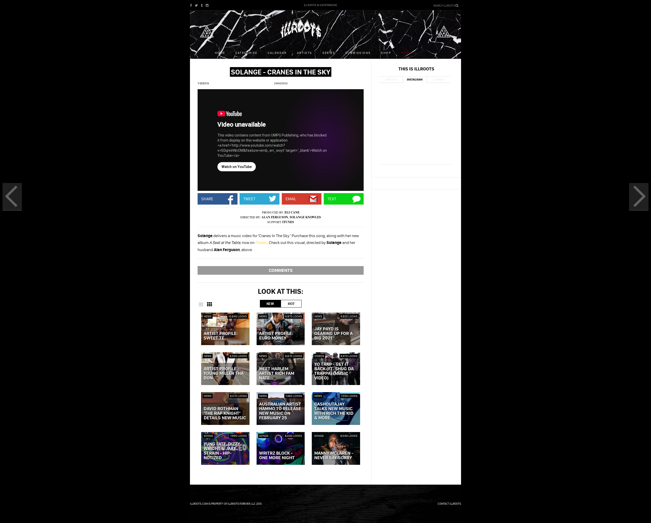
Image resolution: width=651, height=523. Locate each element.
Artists (304, 53)
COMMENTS (281, 270)
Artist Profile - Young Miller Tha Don (224, 373)
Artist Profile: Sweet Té (221, 336)
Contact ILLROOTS (449, 503)
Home (220, 53)
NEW (270, 303)
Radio (407, 53)
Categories (246, 53)
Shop (386, 53)
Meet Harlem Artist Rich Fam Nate (276, 373)
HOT (291, 303)
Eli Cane (292, 212)
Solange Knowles (305, 217)
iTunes (288, 222)
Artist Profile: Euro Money (276, 336)
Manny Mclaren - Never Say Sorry (333, 455)
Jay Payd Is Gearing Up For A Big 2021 (333, 334)
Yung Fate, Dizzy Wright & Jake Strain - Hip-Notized (222, 451)
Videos (203, 83)
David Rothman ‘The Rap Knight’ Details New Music (225, 413)
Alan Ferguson (274, 217)
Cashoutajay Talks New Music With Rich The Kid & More (333, 411)
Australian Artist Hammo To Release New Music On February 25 (280, 411)
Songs (208, 436)
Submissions (358, 53)
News (208, 316)
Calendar (277, 53)
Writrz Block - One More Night (277, 455)
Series (328, 53)
